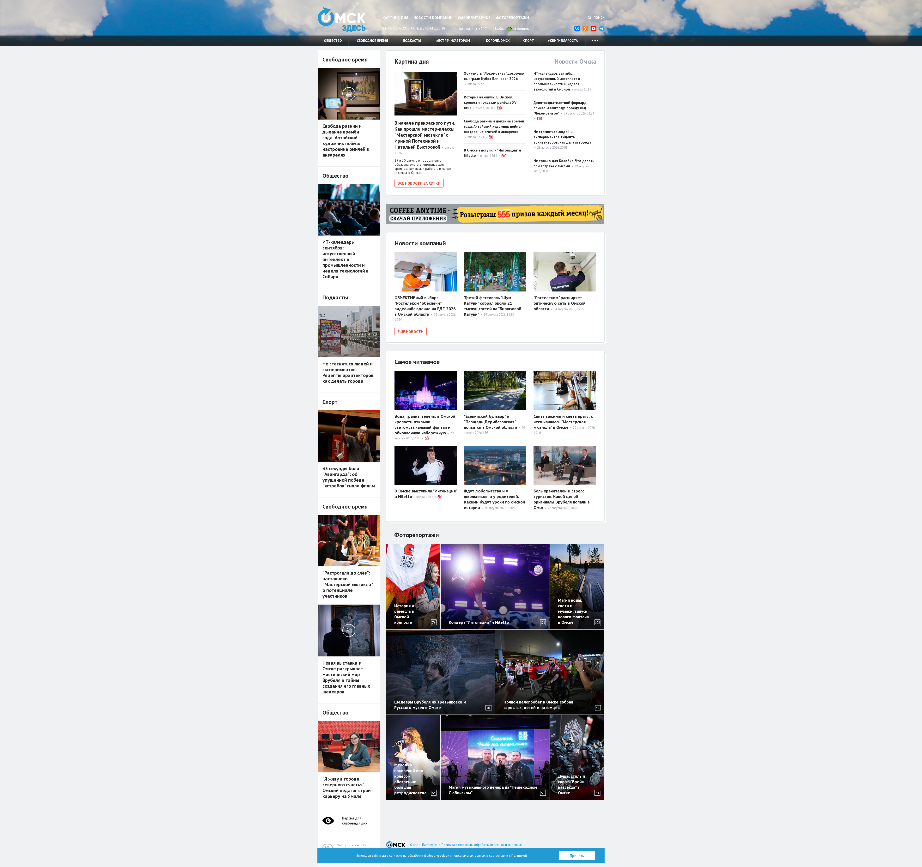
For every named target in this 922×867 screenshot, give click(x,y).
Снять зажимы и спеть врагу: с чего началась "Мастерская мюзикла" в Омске (563, 421)
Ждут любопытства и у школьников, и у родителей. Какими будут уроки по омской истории (494, 499)
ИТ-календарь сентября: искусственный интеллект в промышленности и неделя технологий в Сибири (345, 259)
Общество (333, 40)
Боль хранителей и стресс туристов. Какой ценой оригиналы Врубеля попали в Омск (562, 499)
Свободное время (372, 40)
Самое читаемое (474, 17)
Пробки (499, 28)
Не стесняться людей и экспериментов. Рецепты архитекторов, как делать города (562, 137)
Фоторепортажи (512, 17)
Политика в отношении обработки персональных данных (482, 845)
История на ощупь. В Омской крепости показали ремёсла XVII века (491, 102)
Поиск (599, 17)
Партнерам (429, 845)
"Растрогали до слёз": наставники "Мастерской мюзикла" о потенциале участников (347, 584)
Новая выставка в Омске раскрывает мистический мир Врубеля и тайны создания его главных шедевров (346, 677)
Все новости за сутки (419, 183)
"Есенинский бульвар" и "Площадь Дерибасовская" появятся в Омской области (490, 421)
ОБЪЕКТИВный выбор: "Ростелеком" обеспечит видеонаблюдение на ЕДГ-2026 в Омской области (425, 306)
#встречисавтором (453, 40)
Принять (577, 855)
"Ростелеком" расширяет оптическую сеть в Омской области (560, 303)
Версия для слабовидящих (354, 820)
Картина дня (395, 17)
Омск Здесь (342, 19)
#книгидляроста (563, 40)
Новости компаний (433, 17)
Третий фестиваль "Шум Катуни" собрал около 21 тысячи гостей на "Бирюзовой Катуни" (492, 306)
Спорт (528, 40)
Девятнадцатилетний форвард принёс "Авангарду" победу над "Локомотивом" (560, 107)
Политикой (519, 855)
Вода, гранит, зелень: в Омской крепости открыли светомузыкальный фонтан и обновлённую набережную (424, 424)
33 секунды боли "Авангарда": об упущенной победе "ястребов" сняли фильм (348, 477)
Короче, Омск (498, 40)
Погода (463, 28)
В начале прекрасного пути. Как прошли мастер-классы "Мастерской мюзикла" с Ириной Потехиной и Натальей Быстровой (424, 135)
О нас (414, 845)
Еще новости (411, 331)
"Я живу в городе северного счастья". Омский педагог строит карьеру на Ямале (347, 787)
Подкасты (412, 40)
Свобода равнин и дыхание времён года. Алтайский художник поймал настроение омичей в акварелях (494, 126)
